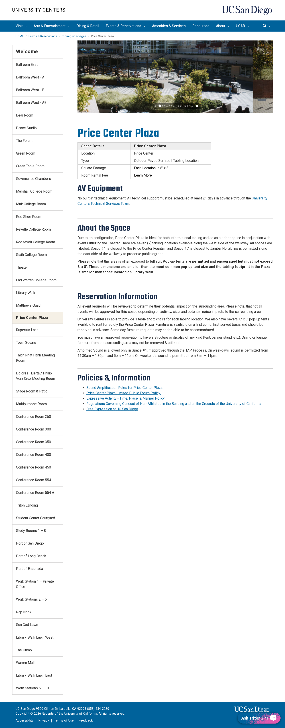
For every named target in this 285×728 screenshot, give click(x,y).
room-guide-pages (74, 36)
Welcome (27, 51)
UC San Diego (247, 12)
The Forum (24, 141)
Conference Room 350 (33, 442)
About (221, 26)
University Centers (38, 10)
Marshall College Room (34, 191)
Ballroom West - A (30, 77)
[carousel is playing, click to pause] (197, 106)
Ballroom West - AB (31, 103)
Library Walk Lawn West (34, 637)
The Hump (24, 650)
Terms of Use (64, 720)
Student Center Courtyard (35, 518)
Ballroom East (27, 64)
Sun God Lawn (27, 625)
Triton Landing (27, 505)
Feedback (86, 720)
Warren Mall (25, 663)
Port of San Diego (30, 543)
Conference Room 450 (33, 467)
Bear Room (24, 115)
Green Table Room (30, 166)
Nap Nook (23, 612)
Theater (22, 267)
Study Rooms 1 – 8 (31, 531)
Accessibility (24, 720)
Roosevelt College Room (35, 242)
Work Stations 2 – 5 (31, 599)
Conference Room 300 (33, 429)
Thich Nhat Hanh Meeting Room (35, 358)
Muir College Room (31, 204)
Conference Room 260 (33, 416)
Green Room (25, 153)
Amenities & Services (169, 26)
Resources (200, 26)
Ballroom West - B (30, 90)
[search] (266, 26)
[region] (175, 76)
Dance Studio (26, 128)
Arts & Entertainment (50, 26)
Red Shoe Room (28, 217)
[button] (156, 106)
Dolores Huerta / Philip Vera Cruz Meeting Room (35, 376)
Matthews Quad (28, 305)
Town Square (26, 342)
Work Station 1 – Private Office (35, 584)
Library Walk (25, 293)
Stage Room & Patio (31, 391)
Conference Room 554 (33, 480)
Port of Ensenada (29, 569)
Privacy (44, 720)
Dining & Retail (87, 26)
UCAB (241, 26)
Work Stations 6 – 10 (32, 688)
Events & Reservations (124, 26)
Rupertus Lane (27, 330)
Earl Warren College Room (36, 280)
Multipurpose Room (31, 404)
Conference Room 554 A (35, 493)
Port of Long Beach (31, 556)
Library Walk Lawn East (34, 675)
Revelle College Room (33, 229)
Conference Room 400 (33, 454)
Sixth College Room (31, 255)
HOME (20, 36)
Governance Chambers (33, 179)
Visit (20, 26)
